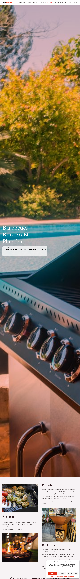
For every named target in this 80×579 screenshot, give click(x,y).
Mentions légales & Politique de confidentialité (66, 576)
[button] (77, 561)
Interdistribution (21, 2)
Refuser (62, 573)
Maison (35, 2)
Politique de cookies (54, 576)
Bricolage (42, 2)
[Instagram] (77, 2)
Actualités (29, 2)
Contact (70, 2)
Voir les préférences (72, 573)
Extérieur (49, 2)
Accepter (52, 573)
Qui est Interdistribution (60, 2)
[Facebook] (74, 2)
